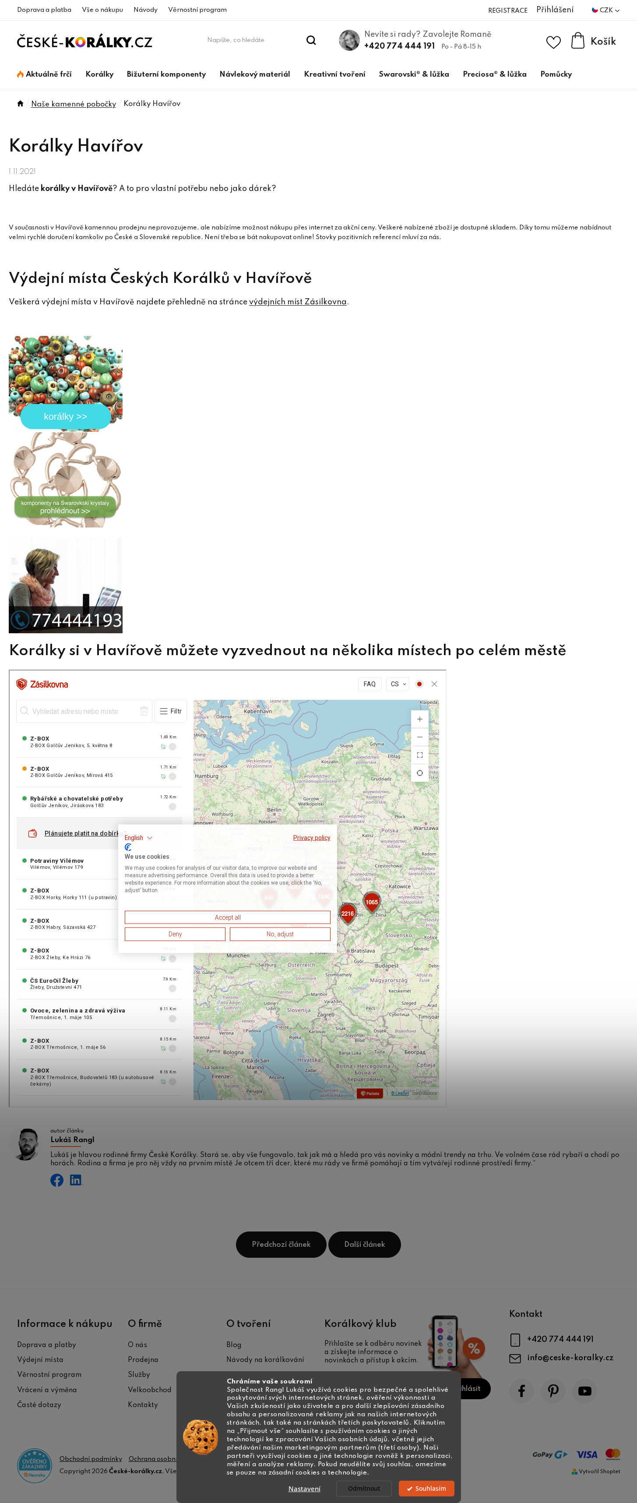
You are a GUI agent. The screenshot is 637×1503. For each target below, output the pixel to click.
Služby (139, 1375)
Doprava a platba (44, 10)
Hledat (311, 40)
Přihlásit (466, 1389)
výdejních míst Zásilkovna (298, 302)
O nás (137, 1345)
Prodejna (143, 1360)
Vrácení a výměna (47, 1390)
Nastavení (304, 1488)
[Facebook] (521, 1391)
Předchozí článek (281, 1245)
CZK (607, 10)
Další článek (364, 1245)
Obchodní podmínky (91, 1459)
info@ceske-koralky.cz (570, 1358)
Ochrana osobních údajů (165, 1459)
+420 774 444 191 (399, 46)
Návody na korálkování (265, 1360)
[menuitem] (44, 75)
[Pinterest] (553, 1391)
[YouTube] (584, 1391)
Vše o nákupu (102, 10)
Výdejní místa (40, 1360)
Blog (234, 1345)
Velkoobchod (150, 1390)
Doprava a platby (46, 1345)
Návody (146, 10)
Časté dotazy (39, 1405)
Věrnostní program (197, 10)
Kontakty (143, 1405)
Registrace (508, 11)
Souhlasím (430, 1488)
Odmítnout (364, 1488)
